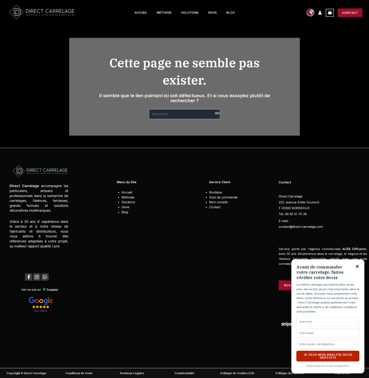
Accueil (141, 12)
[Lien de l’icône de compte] (320, 13)
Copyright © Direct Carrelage (26, 373)
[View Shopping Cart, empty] (330, 13)
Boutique (215, 192)
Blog (230, 12)
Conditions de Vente (79, 373)
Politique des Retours (289, 373)
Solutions (190, 12)
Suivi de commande (223, 197)
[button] (350, 12)
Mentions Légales (132, 373)
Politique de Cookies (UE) (237, 373)
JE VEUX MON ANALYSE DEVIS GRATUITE (327, 356)
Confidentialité (184, 373)
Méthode (164, 12)
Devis (212, 12)
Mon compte (218, 202)
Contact (214, 207)
